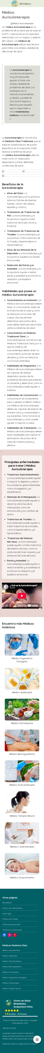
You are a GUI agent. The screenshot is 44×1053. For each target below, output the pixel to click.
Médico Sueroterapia (10, 983)
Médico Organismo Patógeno (14, 977)
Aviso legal (6, 913)
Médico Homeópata (10, 972)
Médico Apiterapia (9, 956)
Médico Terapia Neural (11, 988)
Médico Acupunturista (11, 950)
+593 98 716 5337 (9, 1028)
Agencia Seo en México (27, 1044)
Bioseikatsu (7, 903)
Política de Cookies (10, 919)
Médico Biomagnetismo (12, 967)
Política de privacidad (11, 924)
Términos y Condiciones (12, 930)
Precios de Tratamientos (12, 908)
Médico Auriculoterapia (11, 961)
